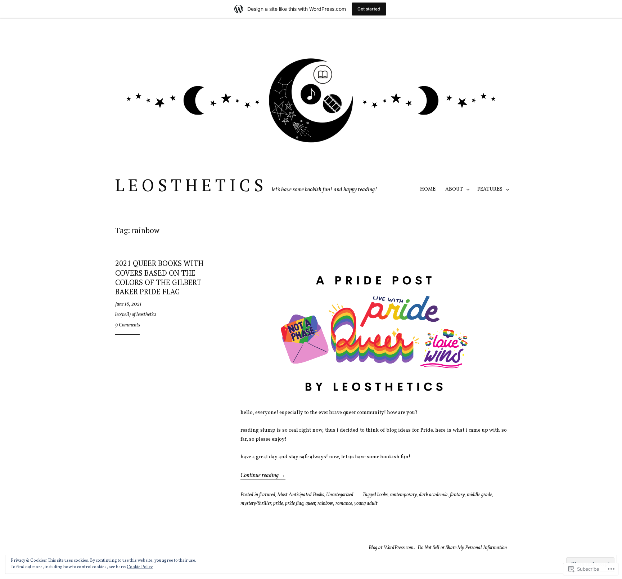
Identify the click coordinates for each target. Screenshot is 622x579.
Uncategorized (339, 494)
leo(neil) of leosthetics (135, 314)
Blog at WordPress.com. (392, 547)
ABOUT (454, 189)
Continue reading (262, 476)
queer (310, 503)
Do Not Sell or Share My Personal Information (462, 547)
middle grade (479, 494)
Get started (368, 9)
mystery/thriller (255, 503)
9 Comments (127, 325)
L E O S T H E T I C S (189, 185)
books (382, 494)
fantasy (457, 494)
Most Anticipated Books (301, 494)
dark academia (433, 494)
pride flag (294, 503)
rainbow (325, 503)
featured (267, 494)
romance (343, 503)
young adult (366, 503)
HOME (428, 189)
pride (278, 503)
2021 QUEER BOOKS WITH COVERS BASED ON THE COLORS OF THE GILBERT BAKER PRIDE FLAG (159, 277)
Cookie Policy (140, 567)
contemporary (403, 494)
